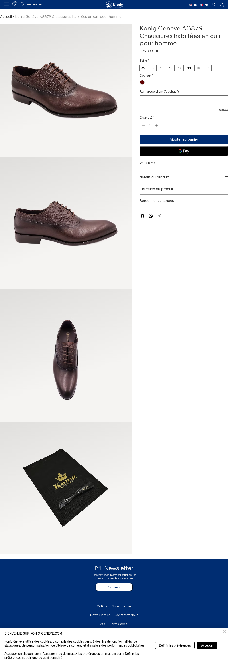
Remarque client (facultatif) (159, 91)
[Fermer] (224, 632)
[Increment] (156, 125)
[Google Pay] (184, 151)
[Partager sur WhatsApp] (151, 216)
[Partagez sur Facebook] (142, 216)
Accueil (6, 16)
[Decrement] (143, 125)
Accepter (207, 645)
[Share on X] (159, 216)
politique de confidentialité (44, 657)
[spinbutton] (150, 125)
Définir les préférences (175, 645)
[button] (14, 4)
